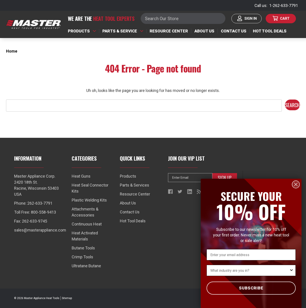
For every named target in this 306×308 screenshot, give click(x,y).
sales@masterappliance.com (40, 230)
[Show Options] (291, 270)
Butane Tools (83, 248)
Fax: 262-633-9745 (30, 221)
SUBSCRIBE (251, 288)
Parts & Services (134, 185)
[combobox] (249, 270)
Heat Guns (81, 176)
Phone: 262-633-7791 (33, 203)
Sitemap (67, 298)
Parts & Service (119, 31)
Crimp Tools (82, 257)
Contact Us (233, 31)
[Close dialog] (296, 184)
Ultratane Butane (86, 265)
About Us (204, 31)
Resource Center (169, 31)
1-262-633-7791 (283, 5)
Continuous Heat (87, 224)
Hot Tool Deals (270, 31)
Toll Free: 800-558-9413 (35, 212)
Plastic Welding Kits (89, 200)
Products (79, 31)
